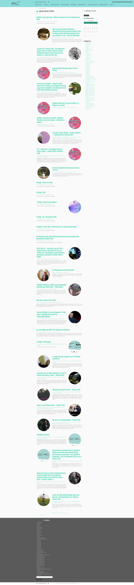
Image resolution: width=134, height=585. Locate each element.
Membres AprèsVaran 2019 (61, 138)
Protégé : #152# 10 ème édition (47, 202)
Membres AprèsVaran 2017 (90, 88)
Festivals (46, 4)
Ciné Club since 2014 (55, 4)
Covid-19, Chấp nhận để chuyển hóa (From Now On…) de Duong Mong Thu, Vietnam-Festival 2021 (65, 497)
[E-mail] (36, 2)
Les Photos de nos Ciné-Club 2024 (63, 270)
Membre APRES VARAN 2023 (90, 84)
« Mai (84, 36)
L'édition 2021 (54, 138)
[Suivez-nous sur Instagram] (47, 2)
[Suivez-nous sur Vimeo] (46, 2)
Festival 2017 (88, 54)
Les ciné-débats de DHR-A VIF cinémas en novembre (53, 330)
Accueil (37, 8)
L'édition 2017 (88, 69)
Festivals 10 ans (38, 4)
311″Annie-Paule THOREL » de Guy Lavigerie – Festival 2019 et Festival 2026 (66, 134)
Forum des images (88, 58)
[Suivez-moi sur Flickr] (41, 2)
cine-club (54, 259)
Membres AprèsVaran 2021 (62, 344)
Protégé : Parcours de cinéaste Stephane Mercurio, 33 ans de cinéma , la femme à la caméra (50, 120)
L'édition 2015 (88, 66)
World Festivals (88, 108)
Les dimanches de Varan (89, 76)
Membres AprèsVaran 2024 (90, 95)
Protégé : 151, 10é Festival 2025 (46, 217)
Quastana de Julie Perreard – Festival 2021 (66, 390)
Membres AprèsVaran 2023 (90, 93)
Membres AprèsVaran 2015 (90, 85)
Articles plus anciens (41, 514)
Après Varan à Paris (51, 21)
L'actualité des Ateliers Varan (90, 61)
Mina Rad (56, 21)
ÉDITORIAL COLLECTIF (43, 435)
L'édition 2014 (88, 65)
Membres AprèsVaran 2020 (90, 91)
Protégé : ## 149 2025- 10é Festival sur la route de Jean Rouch (56, 227)
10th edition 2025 (45, 21)
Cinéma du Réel (39, 530)
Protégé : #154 (41, 192)
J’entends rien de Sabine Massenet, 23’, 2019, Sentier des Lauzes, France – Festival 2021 (51, 374)
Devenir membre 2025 (93, 4)
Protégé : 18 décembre (44, 342)
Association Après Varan (61, 583)
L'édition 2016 (88, 67)
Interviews (55, 377)
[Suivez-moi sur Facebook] (39, 2)
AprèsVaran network (103, 4)
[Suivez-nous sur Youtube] (49, 2)
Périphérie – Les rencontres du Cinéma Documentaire (44, 569)
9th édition (87, 46)
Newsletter (51, 289)
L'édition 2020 (88, 72)
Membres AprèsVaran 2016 (40, 558)
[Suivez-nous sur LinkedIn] (44, 2)
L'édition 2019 (62, 155)
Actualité (51, 155)
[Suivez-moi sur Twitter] (38, 2)
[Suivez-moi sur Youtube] (42, 2)
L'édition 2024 (88, 74)
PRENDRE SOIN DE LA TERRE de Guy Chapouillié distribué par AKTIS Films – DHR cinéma (51, 286)
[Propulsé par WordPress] (68, 583)
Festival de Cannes (88, 55)
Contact (111, 4)
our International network (54, 302)
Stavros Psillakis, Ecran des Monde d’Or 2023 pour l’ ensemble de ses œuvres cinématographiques (51, 314)
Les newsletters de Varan (90, 77)
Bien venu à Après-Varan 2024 (46, 300)
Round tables (73, 4)
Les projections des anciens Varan (55, 318)
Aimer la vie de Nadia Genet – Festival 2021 (51, 405)
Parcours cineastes (65, 4)
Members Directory (82, 4)
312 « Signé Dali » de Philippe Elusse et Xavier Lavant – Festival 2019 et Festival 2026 (50, 151)
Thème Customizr (76, 583)
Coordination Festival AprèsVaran (71, 138)
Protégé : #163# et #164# (44, 183)
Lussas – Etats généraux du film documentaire (43, 554)
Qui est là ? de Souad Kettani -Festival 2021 (66, 420)
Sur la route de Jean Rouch (90, 104)
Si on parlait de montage (89, 103)
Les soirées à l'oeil (88, 80)
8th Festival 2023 (88, 44)
